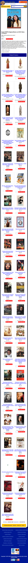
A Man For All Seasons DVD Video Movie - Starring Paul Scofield (7, 164)
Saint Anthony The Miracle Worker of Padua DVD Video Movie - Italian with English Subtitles (20, 361)
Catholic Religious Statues (22, 538)
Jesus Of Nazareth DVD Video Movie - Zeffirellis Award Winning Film (8, 273)
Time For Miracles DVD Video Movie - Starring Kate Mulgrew (8, 515)
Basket (26, 4)
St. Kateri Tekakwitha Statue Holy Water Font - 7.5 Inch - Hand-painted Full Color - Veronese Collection (20, 72)
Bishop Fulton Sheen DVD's (7, 530)
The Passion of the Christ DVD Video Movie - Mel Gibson (20, 472)
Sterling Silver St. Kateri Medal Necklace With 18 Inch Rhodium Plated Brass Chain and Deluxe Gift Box (8, 142)
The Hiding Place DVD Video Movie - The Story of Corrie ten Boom (20, 450)
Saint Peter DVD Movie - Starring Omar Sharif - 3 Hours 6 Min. (8, 383)
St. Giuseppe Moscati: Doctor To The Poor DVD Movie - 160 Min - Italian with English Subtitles (8, 428)
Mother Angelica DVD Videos (7, 545)
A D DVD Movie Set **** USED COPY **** (20, 164)
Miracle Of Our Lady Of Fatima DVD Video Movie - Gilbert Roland (8, 295)
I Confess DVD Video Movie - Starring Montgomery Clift (7, 252)
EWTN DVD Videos (7, 540)
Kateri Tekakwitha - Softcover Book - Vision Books (20, 141)
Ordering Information (8, 525)
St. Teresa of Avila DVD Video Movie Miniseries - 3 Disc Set (7, 450)
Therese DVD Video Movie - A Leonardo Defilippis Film (20, 494)
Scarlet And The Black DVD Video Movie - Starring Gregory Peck (20, 383)
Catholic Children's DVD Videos (22, 530)
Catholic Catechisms (22, 534)
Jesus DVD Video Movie (20, 251)
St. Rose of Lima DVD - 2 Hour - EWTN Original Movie (20, 427)
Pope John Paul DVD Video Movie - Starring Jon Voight (20, 338)
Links (23, 525)
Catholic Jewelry (22, 536)
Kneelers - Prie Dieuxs (7, 542)
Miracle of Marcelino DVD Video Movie (20, 273)
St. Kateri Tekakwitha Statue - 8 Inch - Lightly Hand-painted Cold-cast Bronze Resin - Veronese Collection (20, 96)
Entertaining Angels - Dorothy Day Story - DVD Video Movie (20, 208)
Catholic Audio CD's (8, 532)
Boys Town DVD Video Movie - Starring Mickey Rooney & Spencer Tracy (20, 186)
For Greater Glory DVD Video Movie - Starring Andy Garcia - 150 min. (8, 230)
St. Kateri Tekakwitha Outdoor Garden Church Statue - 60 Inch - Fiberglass (20, 118)
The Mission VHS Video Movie (8, 471)
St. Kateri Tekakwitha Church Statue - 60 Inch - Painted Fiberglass (7, 118)
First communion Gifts (22, 540)
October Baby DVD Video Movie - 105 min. (8, 338)
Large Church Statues (21, 542)
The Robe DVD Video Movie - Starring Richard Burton (7, 494)
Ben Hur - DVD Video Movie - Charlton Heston (7, 186)
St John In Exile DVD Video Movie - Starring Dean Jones (20, 405)
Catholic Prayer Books (7, 538)
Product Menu (6, 6)
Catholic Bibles (8, 534)
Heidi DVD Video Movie (20, 229)
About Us (19, 525)
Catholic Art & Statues (22, 532)
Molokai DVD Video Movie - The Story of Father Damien (7, 317)
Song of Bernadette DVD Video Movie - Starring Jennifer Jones (8, 405)
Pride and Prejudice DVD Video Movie (8, 360)
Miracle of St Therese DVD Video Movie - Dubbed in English (20, 295)
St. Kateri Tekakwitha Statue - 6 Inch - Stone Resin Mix (8, 71)
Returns (14, 525)
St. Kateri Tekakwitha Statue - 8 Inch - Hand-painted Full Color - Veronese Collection (8, 95)
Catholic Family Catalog (10, 2)
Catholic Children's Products (7, 536)
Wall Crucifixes (22, 545)
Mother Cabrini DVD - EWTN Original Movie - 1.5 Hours (20, 317)
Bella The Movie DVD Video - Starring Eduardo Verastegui (7, 208)
